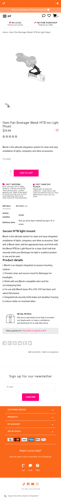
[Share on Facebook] (5, 343)
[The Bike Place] (9, 16)
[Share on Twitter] (30, 343)
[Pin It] (15, 343)
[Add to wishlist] (57, 130)
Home (5, 32)
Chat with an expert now (33, 331)
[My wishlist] (49, 16)
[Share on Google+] (10, 343)
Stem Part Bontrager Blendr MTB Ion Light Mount (29, 32)
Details (7, 206)
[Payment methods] (10, 439)
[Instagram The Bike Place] (37, 484)
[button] (43, 16)
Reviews (21, 206)
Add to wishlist (34, 352)
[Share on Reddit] (20, 343)
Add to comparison (50, 352)
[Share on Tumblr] (25, 343)
